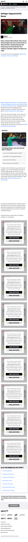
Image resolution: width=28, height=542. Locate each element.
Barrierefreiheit (4, 532)
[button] (14, 26)
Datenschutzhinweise (5, 524)
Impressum (3, 522)
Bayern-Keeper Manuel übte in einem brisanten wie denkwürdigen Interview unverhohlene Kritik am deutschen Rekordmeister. (14, 104)
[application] (14, 26)
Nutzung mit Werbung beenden (7, 530)
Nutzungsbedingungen (6, 528)
